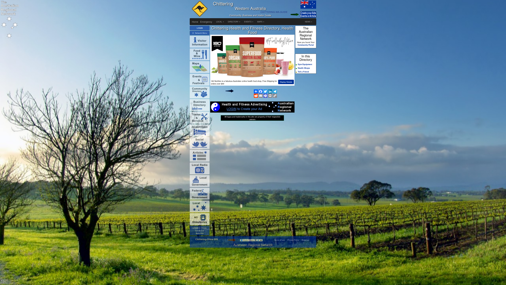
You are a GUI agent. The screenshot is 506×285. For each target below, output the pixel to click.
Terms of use (279, 240)
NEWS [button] (308, 21)
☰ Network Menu (199, 33)
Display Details (286, 82)
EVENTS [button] (248, 21)
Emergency (206, 21)
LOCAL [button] (219, 21)
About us (305, 240)
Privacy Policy (293, 240)
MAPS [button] (260, 21)
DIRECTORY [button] (233, 21)
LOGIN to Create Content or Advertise (200, 231)
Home (195, 21)
